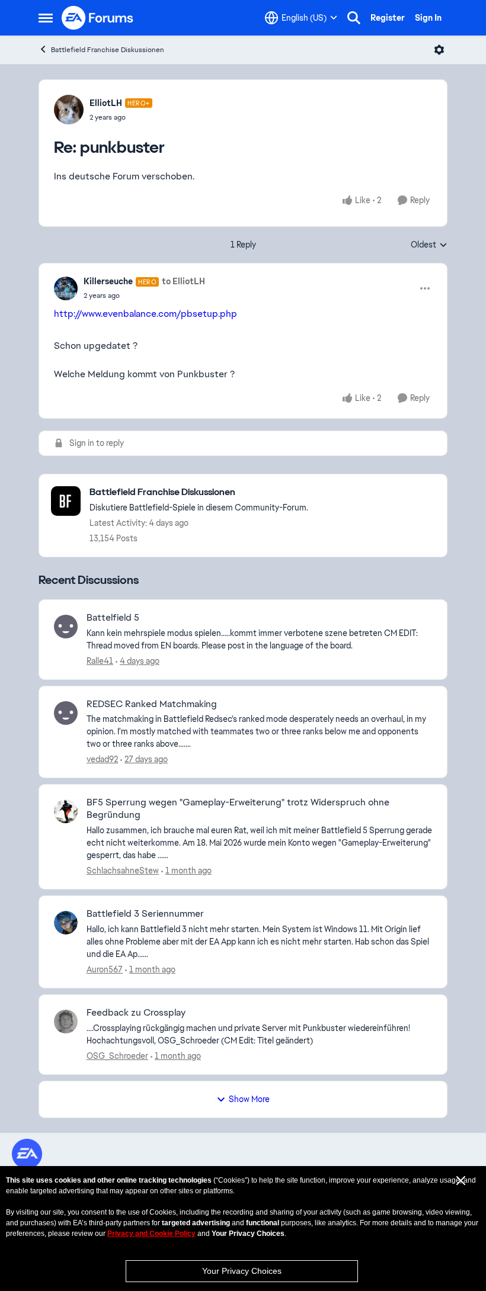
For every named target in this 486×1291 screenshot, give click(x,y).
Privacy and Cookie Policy (151, 1233)
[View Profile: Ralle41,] (66, 626)
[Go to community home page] (98, 18)
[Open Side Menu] (46, 18)
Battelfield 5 (113, 618)
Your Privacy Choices (242, 1271)
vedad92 (102, 759)
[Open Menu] (439, 49)
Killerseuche (108, 281)
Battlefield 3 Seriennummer (145, 914)
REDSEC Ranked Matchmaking (152, 704)
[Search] (354, 18)
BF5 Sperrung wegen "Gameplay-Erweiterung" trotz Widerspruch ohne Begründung (238, 809)
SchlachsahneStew (123, 870)
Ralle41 (100, 661)
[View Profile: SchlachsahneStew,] (66, 811)
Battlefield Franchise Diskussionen (107, 49)
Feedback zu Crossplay (136, 1013)
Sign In (428, 17)
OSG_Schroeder (117, 1056)
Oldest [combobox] (429, 245)
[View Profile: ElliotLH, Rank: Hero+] (69, 109)
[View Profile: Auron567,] (66, 922)
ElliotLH (105, 103)
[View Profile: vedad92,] (66, 713)
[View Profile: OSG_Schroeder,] (66, 1021)
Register (387, 17)
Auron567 (105, 969)
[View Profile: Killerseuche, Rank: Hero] (66, 288)
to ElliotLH (183, 281)
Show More (249, 1099)
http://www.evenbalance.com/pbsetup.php (145, 313)
